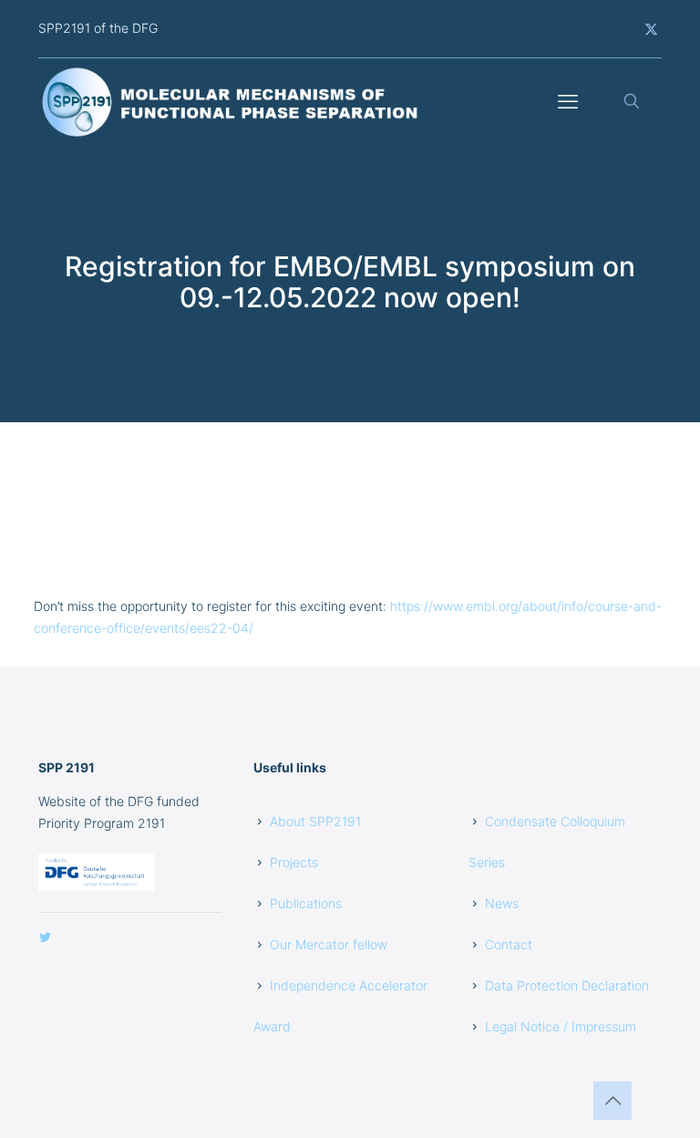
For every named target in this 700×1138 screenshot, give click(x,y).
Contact (508, 944)
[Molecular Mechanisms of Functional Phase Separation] (231, 101)
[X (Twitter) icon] (651, 28)
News (502, 903)
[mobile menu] (567, 101)
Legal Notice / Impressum (560, 1026)
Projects (294, 862)
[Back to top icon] (612, 1100)
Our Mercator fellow (328, 944)
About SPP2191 (315, 821)
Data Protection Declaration (567, 985)
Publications (306, 903)
